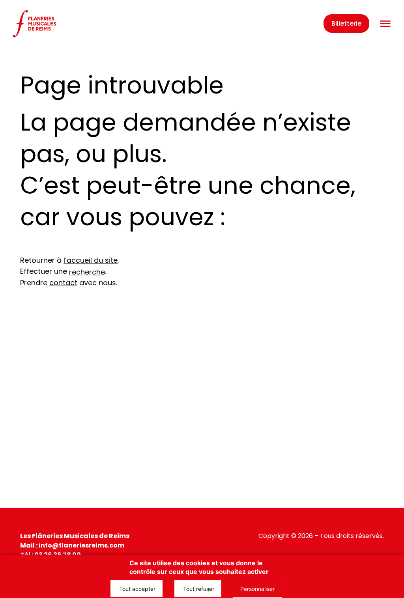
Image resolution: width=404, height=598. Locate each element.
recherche (87, 272)
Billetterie (346, 23)
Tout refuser (197, 588)
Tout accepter (136, 588)
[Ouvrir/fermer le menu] (385, 24)
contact (63, 283)
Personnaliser (257, 588)
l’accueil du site (91, 260)
